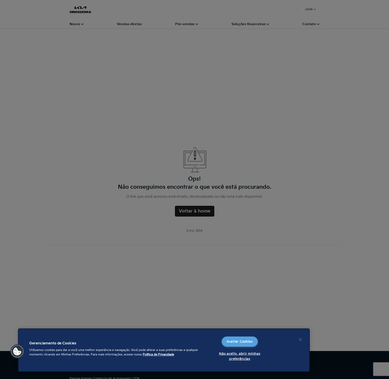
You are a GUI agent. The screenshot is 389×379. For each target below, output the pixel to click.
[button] (17, 351)
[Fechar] (300, 339)
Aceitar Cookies (240, 342)
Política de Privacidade (158, 354)
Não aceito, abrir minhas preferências (239, 356)
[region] (164, 350)
